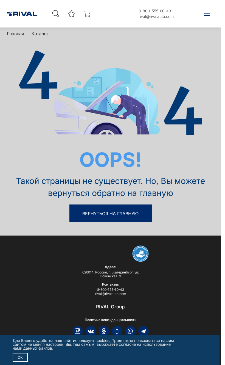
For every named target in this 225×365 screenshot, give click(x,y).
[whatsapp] (130, 331)
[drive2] (117, 331)
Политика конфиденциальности (110, 320)
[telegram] (143, 331)
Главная (15, 33)
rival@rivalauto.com (156, 16)
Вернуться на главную (110, 213)
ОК (20, 357)
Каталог (40, 33)
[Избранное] (71, 14)
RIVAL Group (110, 306)
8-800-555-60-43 (155, 11)
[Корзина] (86, 14)
